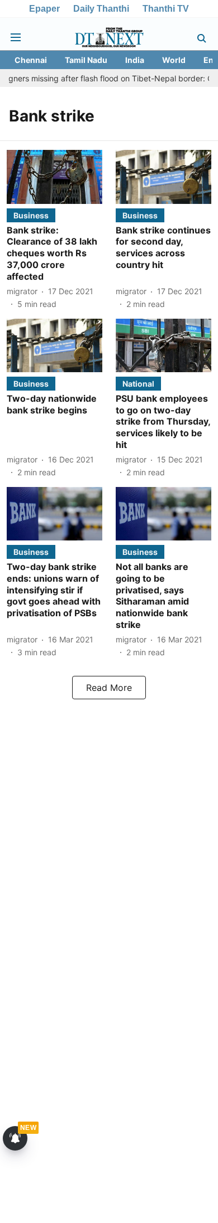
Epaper (44, 8)
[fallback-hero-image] (54, 176)
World (174, 60)
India (134, 60)
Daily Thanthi (101, 8)
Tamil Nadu (86, 60)
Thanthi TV (166, 8)
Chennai (31, 60)
